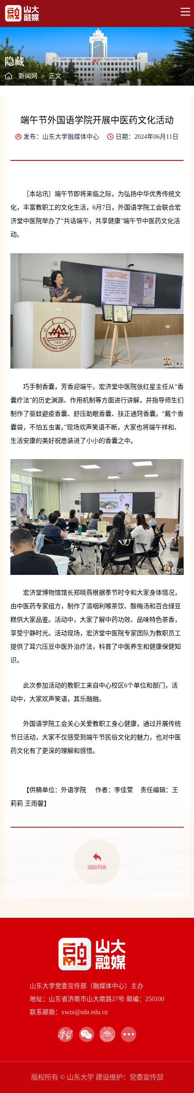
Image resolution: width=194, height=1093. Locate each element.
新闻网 (27, 76)
